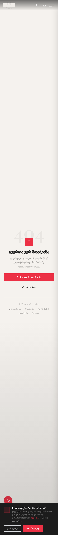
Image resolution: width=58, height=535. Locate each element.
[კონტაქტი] (8, 500)
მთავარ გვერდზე (31, 277)
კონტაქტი (23, 313)
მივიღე (35, 528)
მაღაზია (31, 287)
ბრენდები (29, 309)
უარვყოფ (12, 528)
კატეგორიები (15, 309)
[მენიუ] (52, 5)
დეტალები (35, 518)
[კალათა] (44, 5)
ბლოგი (35, 313)
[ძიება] (37, 5)
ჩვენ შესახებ (43, 309)
